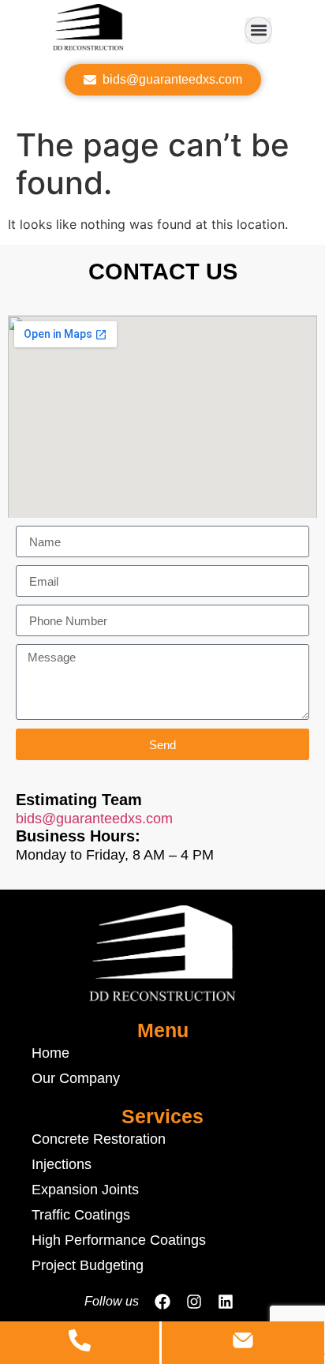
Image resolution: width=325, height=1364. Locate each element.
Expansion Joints (85, 1189)
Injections (62, 1164)
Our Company (76, 1078)
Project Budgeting (88, 1265)
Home (50, 1053)
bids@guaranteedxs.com (94, 818)
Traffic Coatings (81, 1215)
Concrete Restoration (99, 1139)
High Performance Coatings (119, 1240)
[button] (258, 30)
